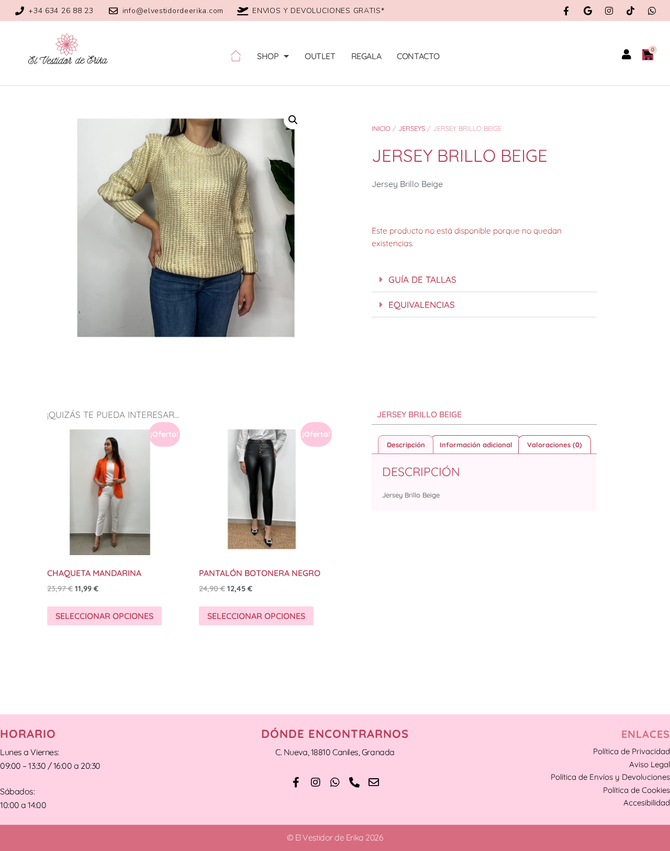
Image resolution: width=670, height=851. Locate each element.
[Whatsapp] (651, 10)
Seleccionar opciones (104, 616)
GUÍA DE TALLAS (422, 279)
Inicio (381, 128)
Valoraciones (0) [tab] (554, 444)
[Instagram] (609, 10)
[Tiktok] (630, 10)
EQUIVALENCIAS (421, 304)
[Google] (587, 10)
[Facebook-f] (566, 10)
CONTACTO (418, 56)
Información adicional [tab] (476, 444)
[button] (293, 119)
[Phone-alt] (354, 782)
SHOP (267, 56)
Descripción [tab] (406, 444)
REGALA (366, 56)
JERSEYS (411, 128)
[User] (626, 54)
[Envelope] (373, 782)
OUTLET (320, 56)
